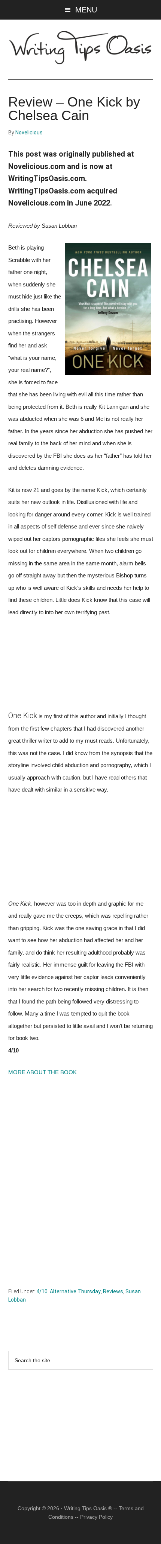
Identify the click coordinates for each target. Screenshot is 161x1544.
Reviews (113, 1291)
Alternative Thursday (75, 1291)
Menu (86, 10)
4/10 (42, 1291)
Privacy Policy (96, 1517)
